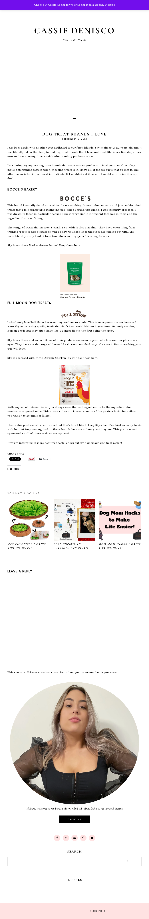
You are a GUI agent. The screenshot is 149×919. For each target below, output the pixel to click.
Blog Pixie (98, 911)
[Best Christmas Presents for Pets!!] (74, 520)
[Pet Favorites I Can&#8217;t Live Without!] (29, 520)
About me (74, 819)
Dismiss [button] (110, 5)
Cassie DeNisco (74, 30)
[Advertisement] (74, 87)
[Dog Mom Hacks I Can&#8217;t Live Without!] (120, 520)
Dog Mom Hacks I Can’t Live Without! (120, 545)
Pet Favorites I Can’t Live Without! (27, 545)
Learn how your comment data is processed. (89, 672)
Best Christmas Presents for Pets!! (71, 545)
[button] (74, 118)
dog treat (106, 443)
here (77, 245)
